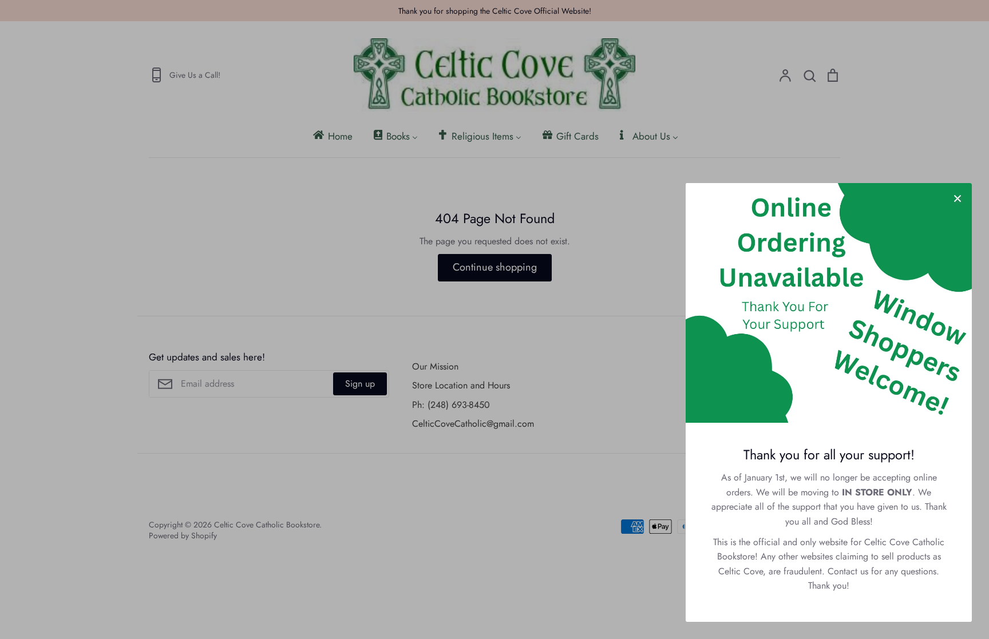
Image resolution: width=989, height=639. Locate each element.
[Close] (957, 197)
